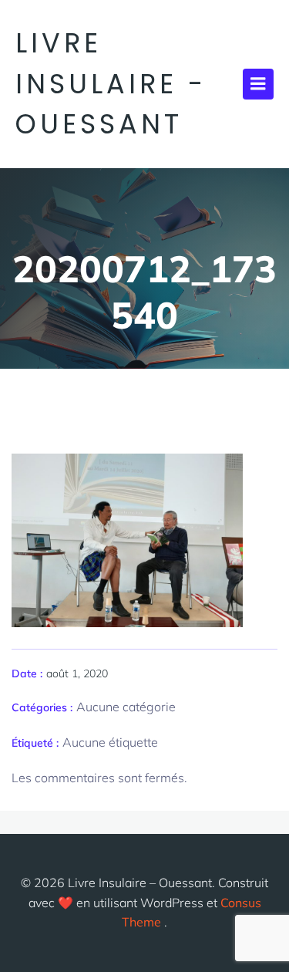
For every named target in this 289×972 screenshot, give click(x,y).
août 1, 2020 (77, 673)
